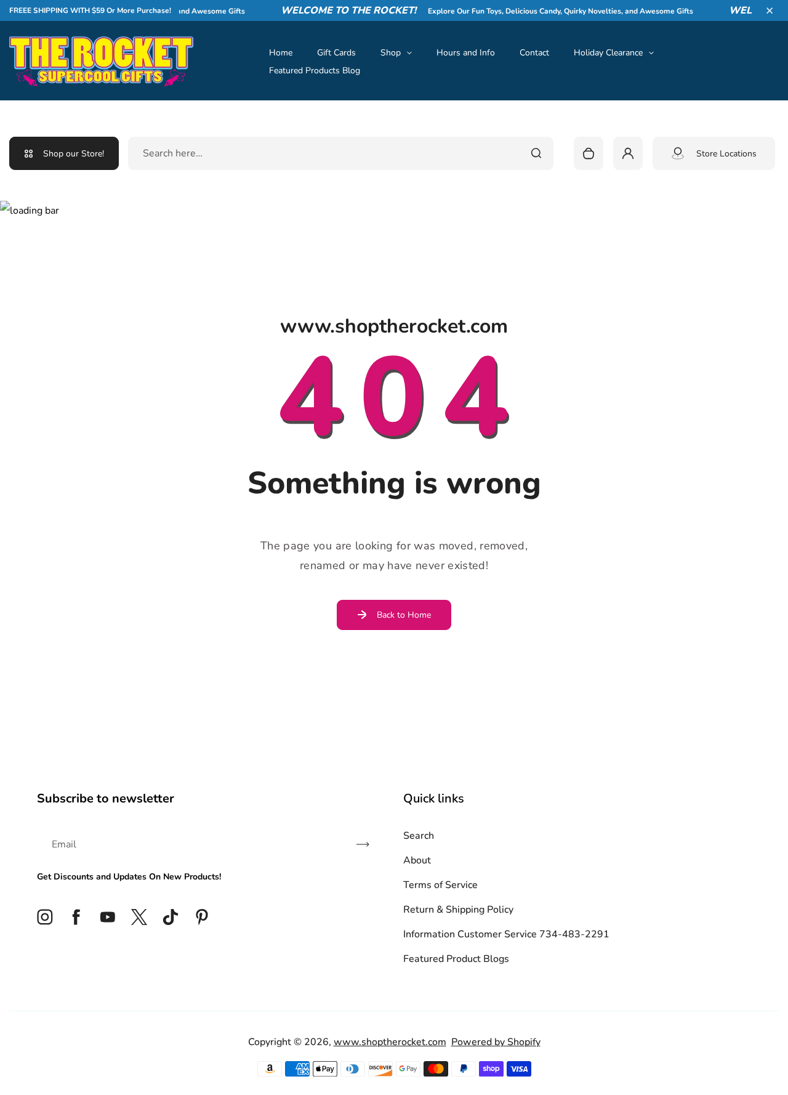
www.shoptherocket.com (390, 1042)
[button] (769, 10)
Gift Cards (336, 53)
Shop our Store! (73, 154)
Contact (534, 53)
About (417, 860)
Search (418, 835)
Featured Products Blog (314, 70)
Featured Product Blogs (456, 959)
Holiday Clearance (608, 53)
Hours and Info (465, 53)
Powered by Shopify (496, 1042)
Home (280, 53)
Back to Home (404, 615)
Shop (390, 53)
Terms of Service (440, 885)
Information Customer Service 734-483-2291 (506, 934)
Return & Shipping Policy (458, 909)
